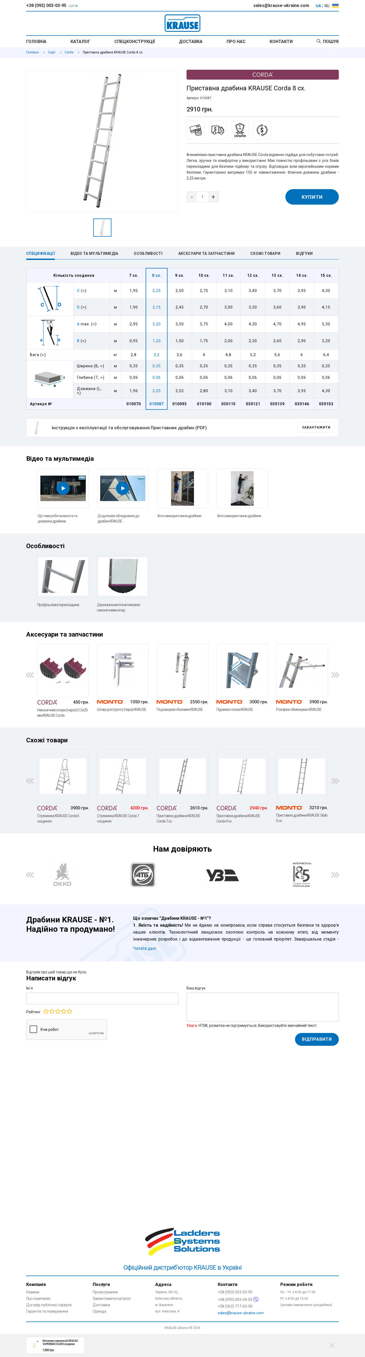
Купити (312, 197)
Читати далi (144, 948)
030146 (302, 404)
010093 (179, 404)
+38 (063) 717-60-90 (235, 1306)
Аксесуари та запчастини (206, 253)
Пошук (331, 41)
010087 (156, 404)
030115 (228, 404)
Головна (36, 41)
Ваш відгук (196, 988)
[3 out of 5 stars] (57, 1011)
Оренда (99, 1311)
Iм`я (29, 988)
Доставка (191, 41)
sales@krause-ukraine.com (281, 5)
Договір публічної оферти (49, 1305)
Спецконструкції (134, 41)
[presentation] (29, 675)
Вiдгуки (304, 253)
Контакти (281, 41)
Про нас (236, 41)
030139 (277, 404)
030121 (253, 404)
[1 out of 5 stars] (46, 1011)
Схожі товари (265, 253)
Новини (32, 1292)
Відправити (317, 1039)
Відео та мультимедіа (94, 253)
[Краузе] (182, 1135)
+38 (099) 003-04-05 (235, 1299)
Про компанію (38, 1298)
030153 (326, 404)
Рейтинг (33, 1012)
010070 (133, 404)
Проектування (105, 1292)
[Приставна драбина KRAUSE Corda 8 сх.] (102, 141)
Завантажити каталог (112, 1298)
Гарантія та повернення (47, 1311)
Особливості (148, 253)
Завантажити (316, 427)
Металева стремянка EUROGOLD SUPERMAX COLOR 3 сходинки (60, 1342)
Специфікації (40, 253)
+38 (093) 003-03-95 (46, 5)
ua (318, 6)
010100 (204, 404)
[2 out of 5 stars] (52, 1011)
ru (327, 6)
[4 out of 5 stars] (63, 1011)
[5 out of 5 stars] (69, 1011)
